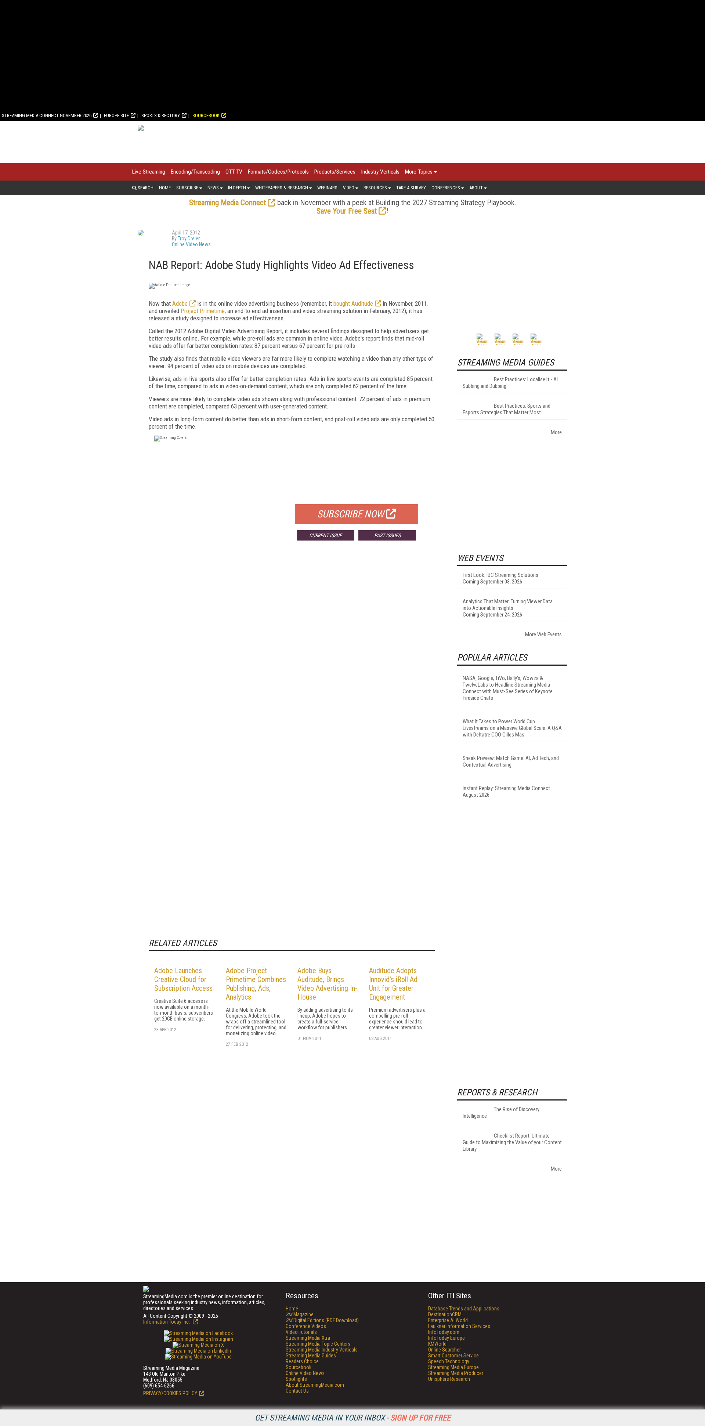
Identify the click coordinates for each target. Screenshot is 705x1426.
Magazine (300, 1314)
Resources (375, 187)
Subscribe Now (350, 514)
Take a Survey (411, 187)
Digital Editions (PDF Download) (322, 1320)
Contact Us (297, 1391)
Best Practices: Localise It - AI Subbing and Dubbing (510, 382)
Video (348, 187)
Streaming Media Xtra (308, 1338)
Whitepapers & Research (281, 187)
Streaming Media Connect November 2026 (46, 115)
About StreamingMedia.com (315, 1385)
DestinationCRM (445, 1314)
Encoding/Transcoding (195, 171)
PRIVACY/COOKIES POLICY (170, 1393)
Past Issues (387, 535)
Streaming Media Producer (455, 1373)
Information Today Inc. (167, 1322)
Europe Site (116, 115)
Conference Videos (306, 1326)
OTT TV (233, 171)
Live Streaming (148, 171)
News (213, 187)
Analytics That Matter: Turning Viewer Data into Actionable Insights (508, 604)
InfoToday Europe (446, 1338)
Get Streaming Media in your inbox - (353, 1417)
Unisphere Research (449, 1379)
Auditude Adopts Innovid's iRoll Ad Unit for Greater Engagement (393, 983)
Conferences (445, 187)
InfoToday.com (443, 1332)
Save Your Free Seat (347, 211)
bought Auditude (353, 303)
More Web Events (543, 634)
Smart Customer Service (453, 1355)
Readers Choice (302, 1361)
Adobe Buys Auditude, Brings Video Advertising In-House (327, 983)
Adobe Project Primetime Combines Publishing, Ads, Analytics (256, 983)
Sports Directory (160, 115)
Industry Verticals (380, 171)
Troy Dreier (189, 238)
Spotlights (296, 1379)
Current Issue (325, 535)
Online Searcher (444, 1350)
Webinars (327, 187)
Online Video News (191, 244)
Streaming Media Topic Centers (318, 1344)
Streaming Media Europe (453, 1367)
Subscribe (187, 187)
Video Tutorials (301, 1332)
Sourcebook (206, 115)
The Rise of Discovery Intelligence (501, 1112)
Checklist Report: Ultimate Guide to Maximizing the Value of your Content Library (512, 1142)
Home (165, 187)
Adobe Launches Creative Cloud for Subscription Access (183, 979)
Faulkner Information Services (459, 1326)
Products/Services (334, 171)
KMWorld (437, 1344)
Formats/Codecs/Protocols (278, 171)
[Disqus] (292, 654)
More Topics (419, 171)
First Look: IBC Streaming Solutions (500, 575)
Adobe (180, 303)
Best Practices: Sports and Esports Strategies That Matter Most (506, 409)
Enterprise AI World (448, 1320)
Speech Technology (448, 1361)
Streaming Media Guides (311, 1355)
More (556, 432)
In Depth (237, 187)
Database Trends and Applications (463, 1309)
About (476, 187)
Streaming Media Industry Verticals (322, 1350)
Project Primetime (203, 310)
